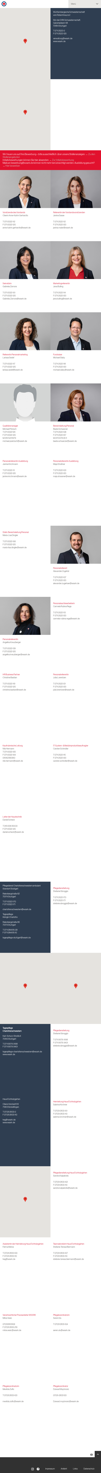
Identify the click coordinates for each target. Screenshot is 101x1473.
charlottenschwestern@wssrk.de (17, 909)
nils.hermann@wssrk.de (13, 761)
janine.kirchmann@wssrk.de (15, 476)
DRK (62, 1461)
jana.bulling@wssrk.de (62, 299)
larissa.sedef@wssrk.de (13, 370)
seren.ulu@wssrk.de (61, 1330)
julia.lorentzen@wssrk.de (63, 690)
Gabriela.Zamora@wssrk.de (14, 299)
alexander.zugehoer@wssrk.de (66, 583)
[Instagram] (32, 1469)
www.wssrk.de (59, 41)
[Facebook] (38, 1469)
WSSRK (24, 1462)
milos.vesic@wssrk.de (12, 1330)
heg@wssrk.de (9, 1120)
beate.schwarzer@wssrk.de (65, 441)
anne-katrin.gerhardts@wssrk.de (17, 228)
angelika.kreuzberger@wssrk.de (16, 655)
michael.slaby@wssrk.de (63, 370)
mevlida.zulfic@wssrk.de (13, 1401)
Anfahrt (64, 1469)
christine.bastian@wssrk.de (14, 690)
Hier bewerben (12, 166)
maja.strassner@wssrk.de (64, 476)
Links (75, 1469)
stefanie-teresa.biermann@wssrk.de (68, 1259)
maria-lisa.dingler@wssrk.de (15, 547)
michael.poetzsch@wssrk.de (15, 441)
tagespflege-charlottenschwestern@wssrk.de (22, 1052)
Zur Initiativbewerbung (63, 160)
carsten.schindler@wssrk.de (65, 761)
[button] (25, 41)
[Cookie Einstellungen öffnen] (12, 1467)
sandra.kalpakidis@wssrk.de (65, 1188)
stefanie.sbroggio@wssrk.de (65, 903)
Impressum (50, 1469)
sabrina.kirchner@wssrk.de (64, 1117)
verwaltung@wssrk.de (62, 38)
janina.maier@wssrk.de (63, 228)
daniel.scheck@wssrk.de (13, 832)
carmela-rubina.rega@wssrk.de (66, 619)
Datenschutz (89, 1469)
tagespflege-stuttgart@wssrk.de (17, 938)
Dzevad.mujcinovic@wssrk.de (66, 1401)
